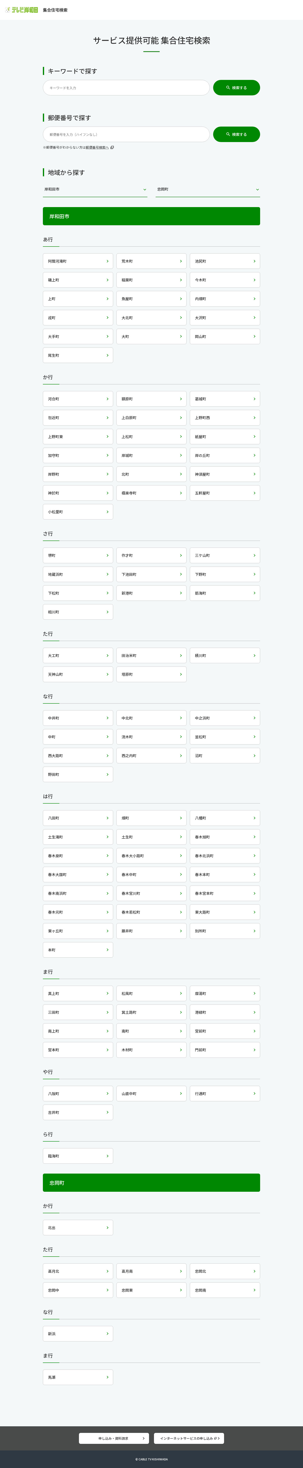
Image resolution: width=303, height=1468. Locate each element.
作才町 (127, 555)
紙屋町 (200, 436)
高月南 (127, 1271)
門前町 (200, 1049)
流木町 (127, 736)
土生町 (127, 837)
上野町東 (55, 436)
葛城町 (200, 398)
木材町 (127, 1049)
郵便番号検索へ (97, 147)
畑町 (125, 818)
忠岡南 (200, 1290)
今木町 (200, 279)
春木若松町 (131, 912)
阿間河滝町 (57, 261)
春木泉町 (55, 855)
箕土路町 (129, 1012)
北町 (125, 474)
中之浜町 (202, 718)
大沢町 (200, 317)
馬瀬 (51, 1377)
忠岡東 (127, 1290)
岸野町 (53, 474)
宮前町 (200, 1031)
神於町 (53, 493)
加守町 (53, 455)
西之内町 (129, 755)
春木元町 (55, 912)
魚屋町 (127, 298)
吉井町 (53, 1112)
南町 (125, 1031)
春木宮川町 (131, 893)
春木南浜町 (57, 893)
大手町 (53, 336)
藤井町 (127, 930)
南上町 (53, 1031)
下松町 (53, 593)
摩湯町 (200, 993)
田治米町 (129, 655)
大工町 (53, 655)
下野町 (200, 574)
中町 (51, 736)
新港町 (127, 593)
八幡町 (200, 818)
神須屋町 (202, 474)
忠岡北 (200, 1271)
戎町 (51, 317)
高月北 (53, 1271)
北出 (51, 1227)
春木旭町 (202, 837)
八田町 (53, 818)
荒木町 (127, 261)
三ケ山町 (202, 555)
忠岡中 (53, 1290)
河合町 (53, 398)
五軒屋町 (202, 493)
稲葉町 (127, 279)
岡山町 (200, 336)
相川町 (53, 611)
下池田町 (129, 574)
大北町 (127, 317)
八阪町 (53, 1093)
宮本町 (53, 1049)
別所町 (200, 930)
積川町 (200, 655)
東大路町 (202, 912)
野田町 (53, 774)
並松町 (200, 736)
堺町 (51, 555)
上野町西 (202, 417)
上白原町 (129, 417)
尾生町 (53, 355)
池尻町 (200, 261)
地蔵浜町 (55, 574)
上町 (51, 298)
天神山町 (55, 674)
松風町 (127, 993)
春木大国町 (57, 874)
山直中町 (129, 1093)
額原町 (127, 398)
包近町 (53, 417)
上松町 (127, 436)
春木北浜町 (204, 855)
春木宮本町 (204, 893)
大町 (125, 336)
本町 (51, 949)
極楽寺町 (129, 493)
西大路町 (55, 755)
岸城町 (127, 455)
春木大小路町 (133, 855)
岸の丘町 (202, 455)
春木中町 (129, 874)
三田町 (53, 1012)
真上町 (53, 993)
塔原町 (127, 674)
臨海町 (53, 1156)
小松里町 (55, 511)
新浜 (51, 1333)
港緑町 (200, 1012)
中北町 (127, 718)
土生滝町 (55, 837)
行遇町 (200, 1093)
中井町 (53, 718)
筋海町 (200, 593)
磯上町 (53, 279)
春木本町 (202, 874)
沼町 (198, 755)
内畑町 (200, 298)
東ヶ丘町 (55, 930)
